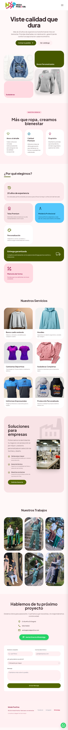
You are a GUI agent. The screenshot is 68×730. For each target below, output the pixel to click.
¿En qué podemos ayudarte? (15, 659)
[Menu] (62, 5)
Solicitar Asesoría (17, 482)
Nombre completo (12, 650)
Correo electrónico (40, 650)
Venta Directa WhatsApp (34, 637)
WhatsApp (57, 710)
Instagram (48, 710)
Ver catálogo (45, 43)
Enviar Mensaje (34, 686)
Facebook (40, 710)
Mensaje (9, 668)
